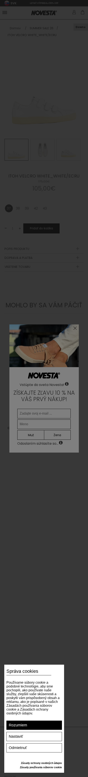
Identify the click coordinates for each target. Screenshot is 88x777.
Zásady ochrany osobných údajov (41, 763)
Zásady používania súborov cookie (41, 767)
